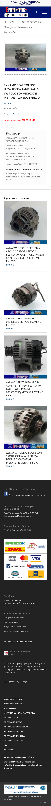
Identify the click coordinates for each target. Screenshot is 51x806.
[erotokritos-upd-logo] (21, 12)
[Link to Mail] (45, 802)
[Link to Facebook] (41, 802)
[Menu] (42, 12)
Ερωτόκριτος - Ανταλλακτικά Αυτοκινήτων (26, 495)
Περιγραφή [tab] (11, 127)
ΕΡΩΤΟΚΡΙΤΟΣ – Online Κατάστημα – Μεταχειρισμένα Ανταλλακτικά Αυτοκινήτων (23, 27)
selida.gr (23, 681)
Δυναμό (16, 114)
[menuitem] (33, 12)
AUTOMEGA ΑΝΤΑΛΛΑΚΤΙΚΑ (20, 652)
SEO (5, 681)
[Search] (33, 12)
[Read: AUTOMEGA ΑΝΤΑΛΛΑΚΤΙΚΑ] (6, 653)
